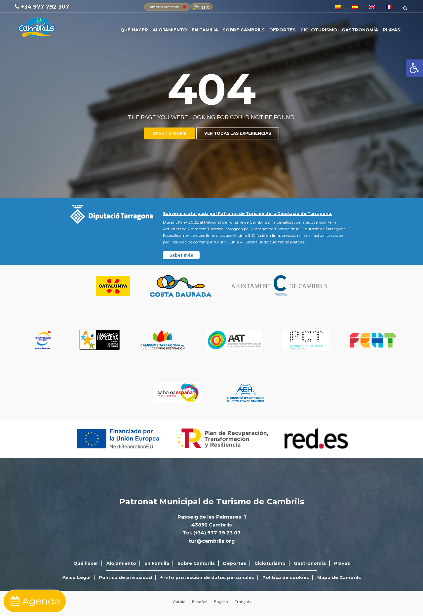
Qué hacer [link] (134, 29)
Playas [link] (391, 29)
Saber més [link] (181, 255)
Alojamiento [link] (170, 29)
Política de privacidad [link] (125, 577)
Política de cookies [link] (285, 577)
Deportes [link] (282, 29)
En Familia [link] (205, 29)
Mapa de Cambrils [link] (339, 577)
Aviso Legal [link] (76, 577)
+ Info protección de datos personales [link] (207, 577)
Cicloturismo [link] (318, 29)
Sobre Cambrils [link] (244, 29)
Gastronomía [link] (360, 29)
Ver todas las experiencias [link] (237, 133)
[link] (414, 68)
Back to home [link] (169, 133)
